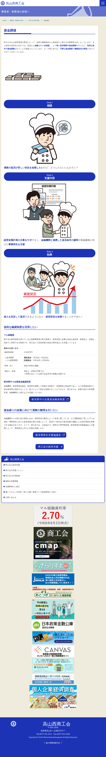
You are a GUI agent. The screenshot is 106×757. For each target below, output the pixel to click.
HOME (4, 20)
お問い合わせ (10, 497)
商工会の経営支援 (12, 465)
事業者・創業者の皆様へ (17, 20)
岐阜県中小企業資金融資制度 (48, 399)
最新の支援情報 (11, 481)
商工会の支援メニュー (14, 470)
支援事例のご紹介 (12, 486)
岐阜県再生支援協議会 (48, 435)
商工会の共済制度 (12, 476)
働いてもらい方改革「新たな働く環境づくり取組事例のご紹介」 (31, 492)
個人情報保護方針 (53, 743)
